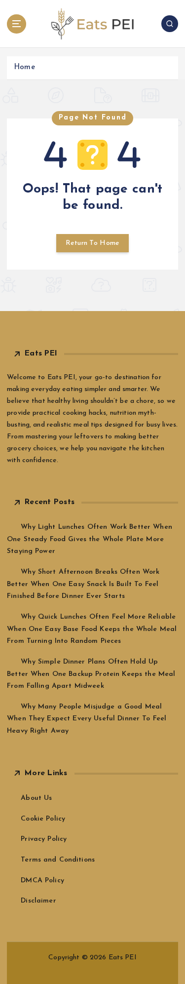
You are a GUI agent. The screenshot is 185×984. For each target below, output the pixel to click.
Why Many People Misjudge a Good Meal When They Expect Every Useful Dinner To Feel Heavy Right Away (86, 719)
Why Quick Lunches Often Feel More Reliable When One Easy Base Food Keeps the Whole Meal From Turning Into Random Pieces (92, 629)
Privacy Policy (44, 839)
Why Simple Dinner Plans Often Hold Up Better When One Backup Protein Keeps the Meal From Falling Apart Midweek (91, 674)
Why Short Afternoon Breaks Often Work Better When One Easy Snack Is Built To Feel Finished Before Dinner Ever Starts (83, 584)
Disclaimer (38, 901)
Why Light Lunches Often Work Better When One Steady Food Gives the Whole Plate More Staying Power (89, 539)
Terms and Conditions (58, 860)
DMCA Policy (42, 880)
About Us (36, 798)
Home (24, 67)
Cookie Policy (43, 819)
